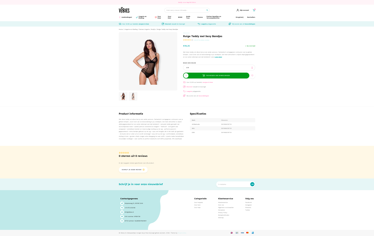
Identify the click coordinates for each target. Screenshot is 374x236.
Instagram (248, 205)
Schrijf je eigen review (201, 40)
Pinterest (248, 207)
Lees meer (218, 57)
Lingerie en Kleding (131, 29)
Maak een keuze (189, 63)
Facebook (248, 202)
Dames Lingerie (144, 29)
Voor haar (197, 207)
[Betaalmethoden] (231, 233)
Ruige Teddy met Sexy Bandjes (167, 29)
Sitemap (221, 217)
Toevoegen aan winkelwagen (218, 75)
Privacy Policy (222, 212)
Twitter (247, 210)
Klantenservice (223, 202)
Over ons (221, 205)
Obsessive (186, 33)
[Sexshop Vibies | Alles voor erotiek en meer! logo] (124, 12)
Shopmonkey (182, 233)
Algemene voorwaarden (226, 207)
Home (121, 29)
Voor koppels (198, 202)
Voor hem (197, 205)
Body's (153, 29)
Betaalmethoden (223, 215)
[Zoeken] (207, 10)
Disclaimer (221, 210)
